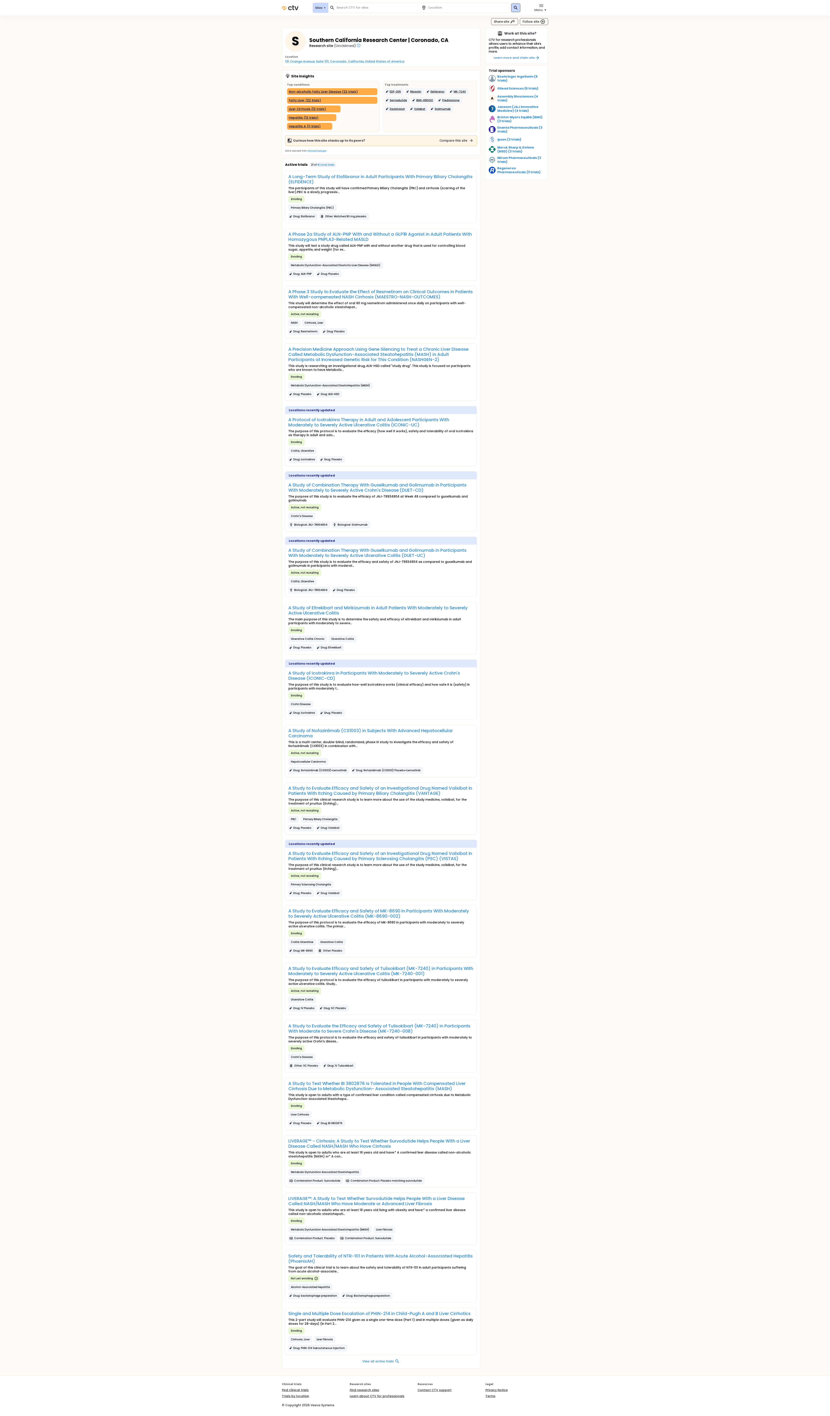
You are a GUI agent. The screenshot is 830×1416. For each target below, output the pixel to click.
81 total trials (326, 164)
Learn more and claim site (514, 58)
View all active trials (378, 1361)
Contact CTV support (435, 1390)
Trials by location (295, 1396)
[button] (394, 91)
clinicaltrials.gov (316, 150)
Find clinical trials (295, 1390)
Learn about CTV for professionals (377, 1396)
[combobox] (376, 8)
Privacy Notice (496, 1390)
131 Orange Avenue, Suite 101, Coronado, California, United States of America (344, 61)
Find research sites (364, 1390)
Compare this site (453, 140)
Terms (490, 1396)
